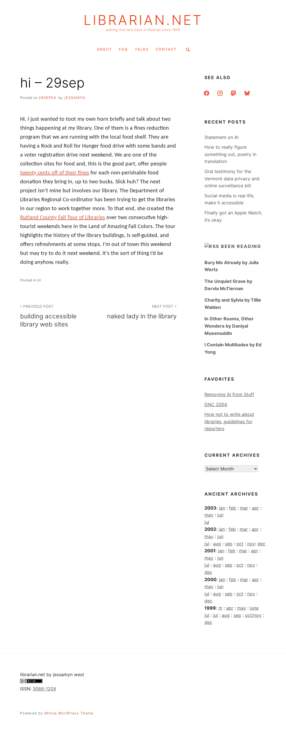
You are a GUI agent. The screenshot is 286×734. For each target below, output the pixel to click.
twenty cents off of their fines (54, 173)
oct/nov (253, 615)
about (104, 49)
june (254, 608)
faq (123, 49)
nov (251, 543)
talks (142, 49)
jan (222, 508)
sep (228, 543)
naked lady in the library (142, 312)
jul (206, 522)
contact (166, 49)
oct (239, 543)
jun (220, 515)
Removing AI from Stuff (229, 394)
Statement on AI (221, 137)
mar (244, 508)
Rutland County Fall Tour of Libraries (62, 218)
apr (255, 508)
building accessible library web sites (48, 316)
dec (261, 543)
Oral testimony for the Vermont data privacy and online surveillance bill (231, 178)
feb (232, 508)
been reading (241, 246)
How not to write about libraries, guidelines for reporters (229, 421)
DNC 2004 (215, 404)
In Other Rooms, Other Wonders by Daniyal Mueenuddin (229, 326)
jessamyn (74, 98)
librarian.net (143, 20)
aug (217, 543)
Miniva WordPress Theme (68, 713)
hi (39, 280)
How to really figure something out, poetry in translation (230, 154)
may (208, 515)
